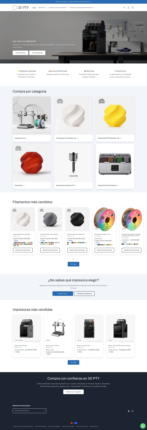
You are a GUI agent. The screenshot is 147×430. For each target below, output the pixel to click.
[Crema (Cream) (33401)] (86, 242)
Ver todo (73, 264)
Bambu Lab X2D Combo (83, 345)
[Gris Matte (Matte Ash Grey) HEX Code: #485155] (122, 244)
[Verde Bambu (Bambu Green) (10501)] (27, 244)
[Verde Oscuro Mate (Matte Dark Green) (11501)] (49, 242)
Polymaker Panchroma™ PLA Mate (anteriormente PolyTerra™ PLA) (131, 235)
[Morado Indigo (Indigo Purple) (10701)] (25, 244)
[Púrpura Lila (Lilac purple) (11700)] (59, 242)
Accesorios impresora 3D (65, 185)
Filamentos (19, 185)
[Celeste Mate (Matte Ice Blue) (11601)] (57, 242)
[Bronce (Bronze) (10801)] (31, 244)
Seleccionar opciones (22, 250)
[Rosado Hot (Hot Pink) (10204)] (16, 244)
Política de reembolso (54, 426)
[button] (42, 8)
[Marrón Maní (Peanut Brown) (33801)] (67, 244)
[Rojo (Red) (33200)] (74, 242)
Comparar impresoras (84, 293)
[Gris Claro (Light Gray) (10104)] (16, 245)
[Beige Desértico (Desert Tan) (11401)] (45, 244)
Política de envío (93, 426)
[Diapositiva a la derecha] (77, 259)
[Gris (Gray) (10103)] (30, 242)
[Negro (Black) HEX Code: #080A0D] (98, 244)
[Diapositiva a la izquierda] (69, 259)
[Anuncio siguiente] (134, 2)
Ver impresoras (37, 53)
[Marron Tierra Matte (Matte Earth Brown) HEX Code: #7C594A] (136, 244)
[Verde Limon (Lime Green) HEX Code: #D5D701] (105, 244)
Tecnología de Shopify (27, 426)
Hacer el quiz (62, 293)
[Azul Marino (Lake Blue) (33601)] (81, 242)
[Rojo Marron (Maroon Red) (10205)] (21, 244)
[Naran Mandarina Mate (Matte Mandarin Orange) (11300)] (48, 242)
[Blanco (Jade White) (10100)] (13, 242)
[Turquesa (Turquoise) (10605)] (24, 244)
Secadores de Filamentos (107, 185)
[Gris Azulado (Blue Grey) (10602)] (19, 242)
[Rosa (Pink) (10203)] (21, 242)
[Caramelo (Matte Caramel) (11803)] (53, 244)
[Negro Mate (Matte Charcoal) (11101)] (42, 242)
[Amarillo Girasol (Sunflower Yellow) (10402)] (22, 244)
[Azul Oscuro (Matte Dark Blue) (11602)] (53, 242)
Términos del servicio (82, 426)
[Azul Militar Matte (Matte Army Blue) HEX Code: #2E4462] (129, 244)
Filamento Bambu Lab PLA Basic (21, 234)
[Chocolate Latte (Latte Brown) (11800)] (42, 244)
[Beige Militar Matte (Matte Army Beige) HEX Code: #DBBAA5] (131, 244)
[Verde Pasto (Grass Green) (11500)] (43, 244)
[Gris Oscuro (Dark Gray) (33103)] (80, 242)
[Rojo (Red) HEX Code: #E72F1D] (101, 244)
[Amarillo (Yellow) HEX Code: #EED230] (111, 244)
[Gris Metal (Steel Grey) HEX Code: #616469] (99, 244)
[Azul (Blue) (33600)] (72, 242)
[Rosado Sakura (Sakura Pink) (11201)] (40, 244)
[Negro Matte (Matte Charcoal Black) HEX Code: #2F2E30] (123, 244)
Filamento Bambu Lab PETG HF (75, 234)
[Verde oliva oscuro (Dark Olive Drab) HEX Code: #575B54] (107, 244)
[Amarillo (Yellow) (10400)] (27, 242)
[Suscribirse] (44, 411)
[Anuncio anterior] (13, 2)
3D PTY (19, 426)
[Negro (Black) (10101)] (15, 242)
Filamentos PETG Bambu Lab (108, 138)
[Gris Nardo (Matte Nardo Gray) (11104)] (49, 244)
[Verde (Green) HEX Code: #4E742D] (108, 244)
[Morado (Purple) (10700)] (22, 242)
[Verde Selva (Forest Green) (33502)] (83, 242)
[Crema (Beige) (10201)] (25, 242)
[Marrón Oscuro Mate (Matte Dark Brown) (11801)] (56, 242)
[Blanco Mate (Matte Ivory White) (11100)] (40, 242)
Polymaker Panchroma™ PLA (102, 234)
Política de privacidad (40, 426)
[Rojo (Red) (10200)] (18, 242)
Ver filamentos (20, 53)
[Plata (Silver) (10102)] (16, 242)
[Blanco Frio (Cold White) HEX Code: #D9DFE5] (96, 244)
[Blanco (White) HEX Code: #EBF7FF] (95, 244)
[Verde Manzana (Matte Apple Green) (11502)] (46, 244)
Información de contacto (68, 426)
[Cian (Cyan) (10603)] (31, 242)
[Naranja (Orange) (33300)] (75, 242)
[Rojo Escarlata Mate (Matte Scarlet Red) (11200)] (46, 242)
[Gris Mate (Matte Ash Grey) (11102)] (43, 242)
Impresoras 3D (20, 138)
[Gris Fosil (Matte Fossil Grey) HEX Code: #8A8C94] (126, 244)
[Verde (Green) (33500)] (78, 242)
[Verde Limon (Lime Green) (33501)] (84, 242)
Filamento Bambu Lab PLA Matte (49, 234)
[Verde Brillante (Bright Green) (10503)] (19, 244)
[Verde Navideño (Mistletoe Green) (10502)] (18, 245)
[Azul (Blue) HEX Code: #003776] (102, 244)
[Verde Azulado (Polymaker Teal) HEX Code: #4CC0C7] (104, 244)
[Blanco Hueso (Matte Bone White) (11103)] (48, 244)
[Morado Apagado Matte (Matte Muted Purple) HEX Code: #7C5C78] (137, 244)
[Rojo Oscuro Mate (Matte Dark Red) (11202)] (51, 242)
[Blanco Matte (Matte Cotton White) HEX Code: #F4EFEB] (125, 244)
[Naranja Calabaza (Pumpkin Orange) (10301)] (13, 244)
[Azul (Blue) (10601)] (24, 242)
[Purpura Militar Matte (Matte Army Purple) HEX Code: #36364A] (134, 244)
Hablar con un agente (73, 392)
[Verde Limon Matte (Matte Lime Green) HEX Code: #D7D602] (133, 244)
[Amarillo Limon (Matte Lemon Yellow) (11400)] (54, 242)
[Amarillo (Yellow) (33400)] (77, 242)
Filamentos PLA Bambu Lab (66, 138)
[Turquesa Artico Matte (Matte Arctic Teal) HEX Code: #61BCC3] (128, 244)
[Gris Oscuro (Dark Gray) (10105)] (15, 245)
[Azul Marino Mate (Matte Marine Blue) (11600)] (45, 242)
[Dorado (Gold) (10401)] (13, 245)
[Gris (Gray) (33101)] (71, 242)
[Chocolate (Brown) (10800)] (28, 244)
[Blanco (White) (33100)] (69, 242)
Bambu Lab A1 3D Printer (52, 345)
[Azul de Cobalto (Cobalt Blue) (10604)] (15, 244)
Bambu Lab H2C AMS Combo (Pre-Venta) (119, 345)
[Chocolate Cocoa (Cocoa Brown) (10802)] (18, 244)
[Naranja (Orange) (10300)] (28, 242)
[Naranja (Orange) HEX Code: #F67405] (110, 244)
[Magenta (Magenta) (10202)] (30, 244)
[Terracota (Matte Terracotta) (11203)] (51, 244)
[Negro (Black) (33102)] (67, 242)
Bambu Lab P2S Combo (21, 345)
